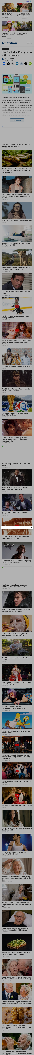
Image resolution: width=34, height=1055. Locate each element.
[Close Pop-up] (31, 527)
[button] (17, 527)
